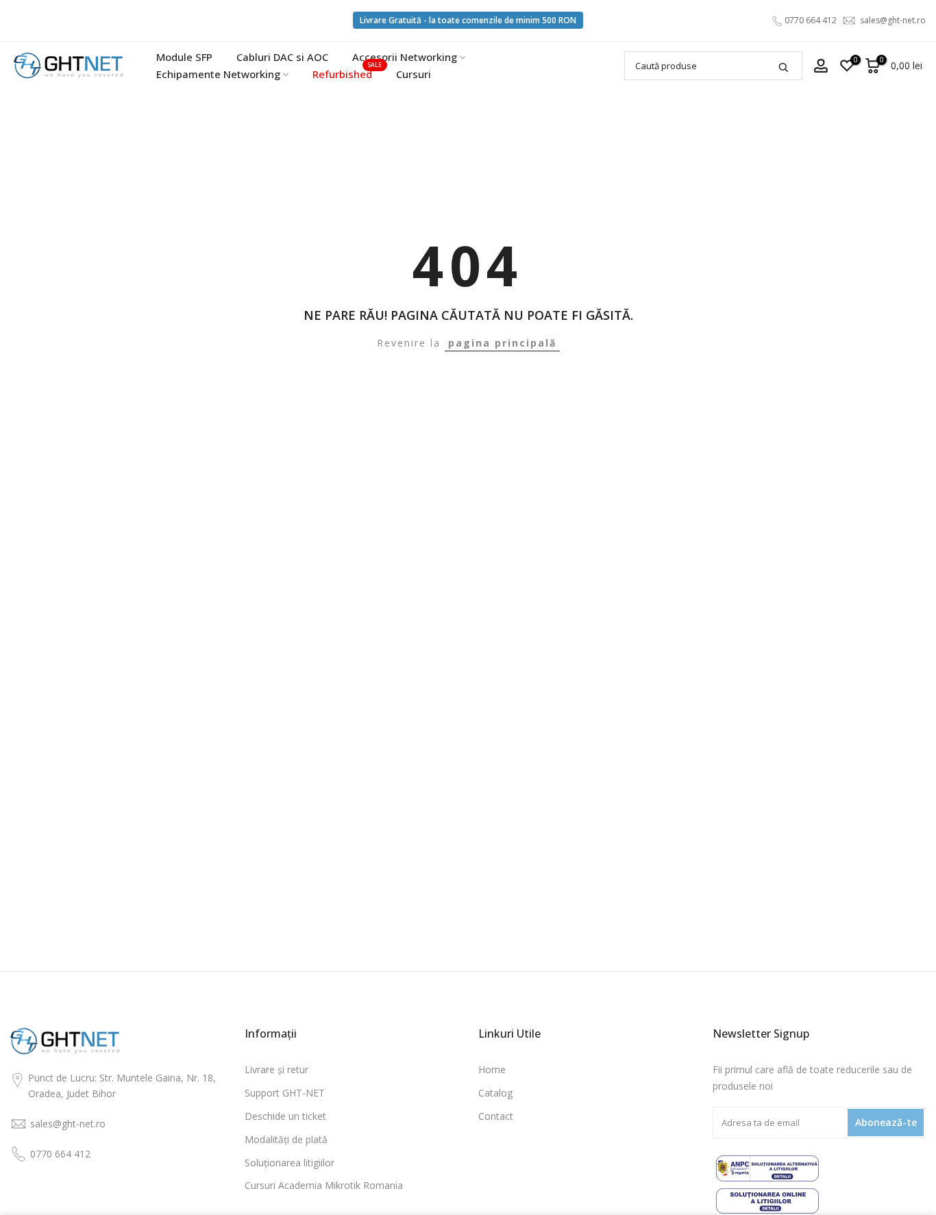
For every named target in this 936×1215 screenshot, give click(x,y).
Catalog (495, 1092)
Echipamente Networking (218, 74)
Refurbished (347, 73)
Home (492, 1069)
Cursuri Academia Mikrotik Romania (324, 1185)
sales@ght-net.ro (893, 20)
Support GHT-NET (285, 1092)
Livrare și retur (276, 1069)
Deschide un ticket (285, 1116)
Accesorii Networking (404, 57)
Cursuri (413, 74)
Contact (495, 1116)
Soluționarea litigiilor (289, 1162)
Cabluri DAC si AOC (282, 57)
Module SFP (184, 57)
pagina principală (502, 342)
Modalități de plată (286, 1139)
